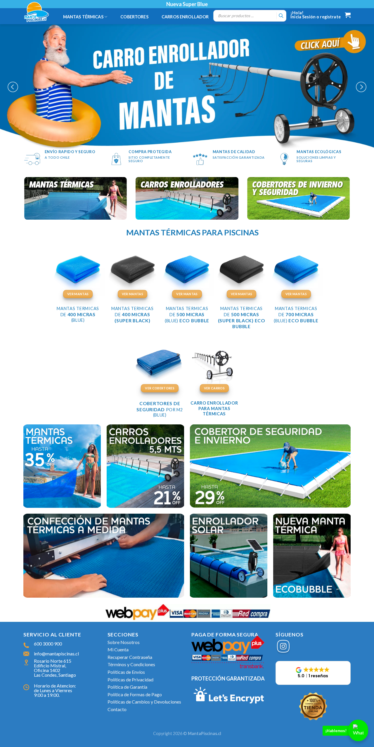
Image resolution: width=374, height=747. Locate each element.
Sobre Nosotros (124, 642)
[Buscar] (280, 15)
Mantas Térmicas (83, 16)
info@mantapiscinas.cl (56, 653)
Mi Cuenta (118, 649)
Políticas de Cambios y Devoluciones (144, 701)
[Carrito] (348, 14)
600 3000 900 (48, 643)
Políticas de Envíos (126, 672)
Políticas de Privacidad (130, 679)
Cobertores (134, 16)
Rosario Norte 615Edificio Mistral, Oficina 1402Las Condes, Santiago (55, 668)
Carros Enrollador (185, 16)
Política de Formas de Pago (135, 694)
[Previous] (13, 86)
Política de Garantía (127, 687)
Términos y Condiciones (131, 664)
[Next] (361, 86)
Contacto (117, 709)
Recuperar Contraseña (130, 657)
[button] (313, 673)
